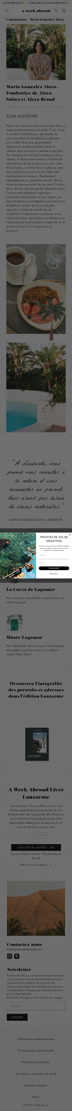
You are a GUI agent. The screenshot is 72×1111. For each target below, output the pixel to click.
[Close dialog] (70, 535)
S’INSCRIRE (54, 568)
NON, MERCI (54, 573)
